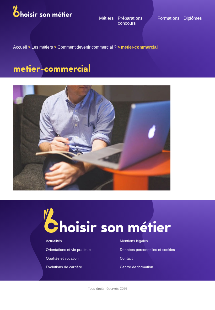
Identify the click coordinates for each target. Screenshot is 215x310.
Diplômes (193, 18)
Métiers (106, 18)
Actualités (54, 241)
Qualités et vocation (62, 258)
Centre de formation (136, 267)
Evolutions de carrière (64, 267)
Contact (126, 258)
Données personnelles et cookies (147, 249)
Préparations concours (130, 21)
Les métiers (42, 47)
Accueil (20, 47)
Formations (169, 18)
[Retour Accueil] (42, 11)
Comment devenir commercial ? (86, 47)
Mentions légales (134, 241)
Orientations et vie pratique (68, 249)
